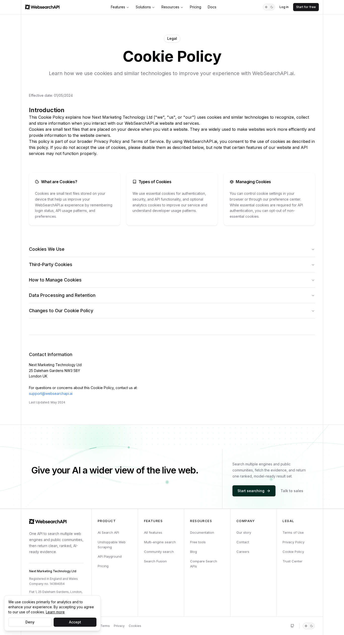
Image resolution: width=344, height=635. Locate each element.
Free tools (198, 542)
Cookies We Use (46, 249)
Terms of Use (293, 532)
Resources (170, 7)
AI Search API (108, 532)
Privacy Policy (293, 542)
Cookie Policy (293, 552)
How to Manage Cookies (55, 279)
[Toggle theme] (269, 7)
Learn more (55, 612)
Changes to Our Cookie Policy (61, 310)
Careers (242, 552)
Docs (212, 7)
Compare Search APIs (203, 563)
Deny (30, 622)
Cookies (135, 626)
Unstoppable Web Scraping (112, 544)
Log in (284, 7)
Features (118, 7)
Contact (242, 542)
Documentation (202, 532)
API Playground (110, 556)
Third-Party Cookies (50, 264)
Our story (243, 532)
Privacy (119, 626)
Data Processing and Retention (62, 295)
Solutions (143, 7)
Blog (193, 552)
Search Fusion (155, 561)
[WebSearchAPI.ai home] (42, 7)
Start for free (306, 7)
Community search (159, 552)
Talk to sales (292, 491)
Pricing (195, 7)
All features (153, 532)
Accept (75, 622)
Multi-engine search (160, 542)
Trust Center (292, 561)
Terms (105, 626)
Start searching (250, 491)
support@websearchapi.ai (51, 393)
